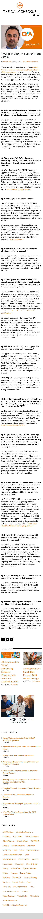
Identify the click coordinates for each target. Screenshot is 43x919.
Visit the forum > (16, 239)
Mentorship (19, 864)
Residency (6, 878)
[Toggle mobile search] (34, 15)
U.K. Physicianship (20, 887)
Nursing (5, 869)
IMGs (22, 850)
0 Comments (13, 685)
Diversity (6, 846)
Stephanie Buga (7, 61)
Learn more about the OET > (13, 425)
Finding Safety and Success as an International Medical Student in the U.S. (21, 780)
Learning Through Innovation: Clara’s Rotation (21, 788)
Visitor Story (34, 896)
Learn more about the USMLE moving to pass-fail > (19, 524)
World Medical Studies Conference (15, 905)
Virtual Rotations (8, 896)
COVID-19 (35, 841)
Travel (29, 882)
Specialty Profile (18, 882)
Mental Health (7, 864)
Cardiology (6, 837)
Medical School (23, 859)
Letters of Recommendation (12, 855)
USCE (32, 887)
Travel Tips (6, 887)
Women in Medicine (10, 901)
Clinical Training (8, 841)
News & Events (31, 864)
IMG (15, 850)
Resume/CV (17, 878)
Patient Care (15, 869)
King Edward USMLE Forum (18, 189)
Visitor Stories (22, 896)
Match (27, 855)
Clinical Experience (31, 837)
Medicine (35, 859)
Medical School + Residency (30, 61)
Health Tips (7, 850)
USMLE (25, 891)
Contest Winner (22, 841)
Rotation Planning (30, 878)
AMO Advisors (8, 832)
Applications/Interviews (24, 832)
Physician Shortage (29, 869)
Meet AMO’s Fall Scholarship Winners (18, 755)
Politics (5, 873)
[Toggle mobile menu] (38, 15)
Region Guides (25, 873)
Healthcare (31, 846)
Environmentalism (18, 846)
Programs (14, 873)
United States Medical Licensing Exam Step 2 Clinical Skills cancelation (20, 69)
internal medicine (33, 850)
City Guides (17, 837)
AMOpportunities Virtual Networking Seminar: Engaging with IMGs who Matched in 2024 (9, 672)
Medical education (9, 859)
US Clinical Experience (11, 891)
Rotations (6, 882)
